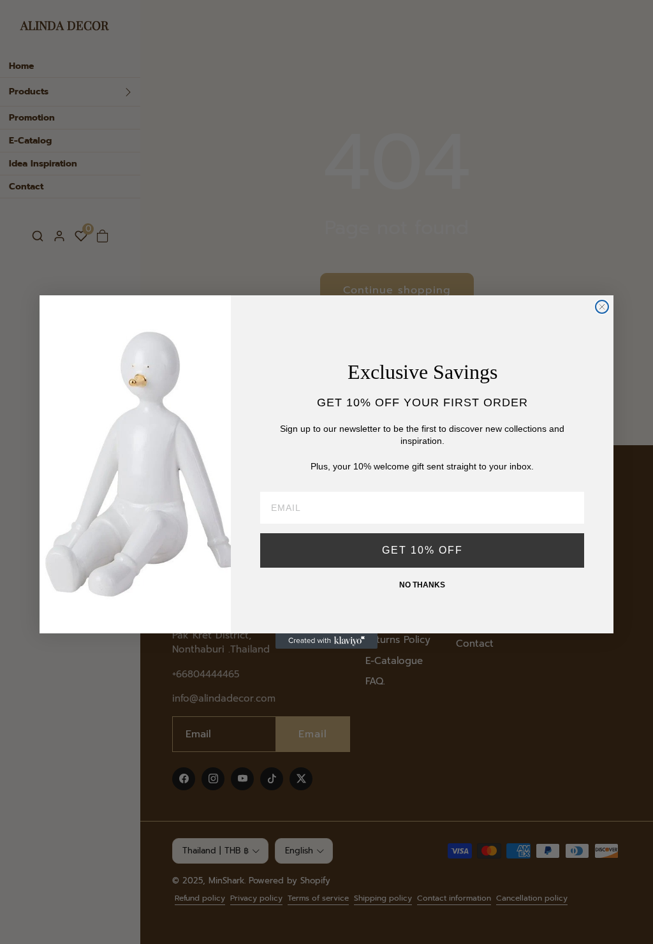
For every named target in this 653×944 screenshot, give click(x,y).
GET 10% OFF (422, 550)
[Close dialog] (602, 306)
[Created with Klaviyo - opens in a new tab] (326, 641)
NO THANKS (422, 584)
